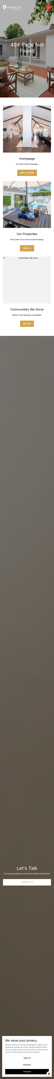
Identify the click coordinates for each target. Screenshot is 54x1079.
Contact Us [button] (27, 882)
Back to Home (27, 173)
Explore (27, 324)
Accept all (27, 1072)
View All (27, 248)
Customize (27, 1065)
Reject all (27, 1058)
